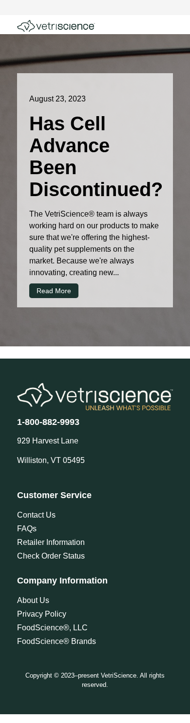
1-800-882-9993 (48, 422)
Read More (54, 291)
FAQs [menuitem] (27, 528)
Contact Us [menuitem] (36, 515)
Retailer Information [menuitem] (51, 542)
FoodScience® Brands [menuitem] (56, 641)
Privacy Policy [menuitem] (41, 614)
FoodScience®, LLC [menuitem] (52, 627)
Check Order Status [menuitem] (51, 556)
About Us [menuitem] (33, 600)
